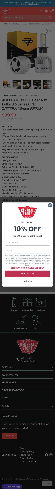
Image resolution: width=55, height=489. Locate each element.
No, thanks (27, 281)
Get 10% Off (27, 273)
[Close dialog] (50, 205)
